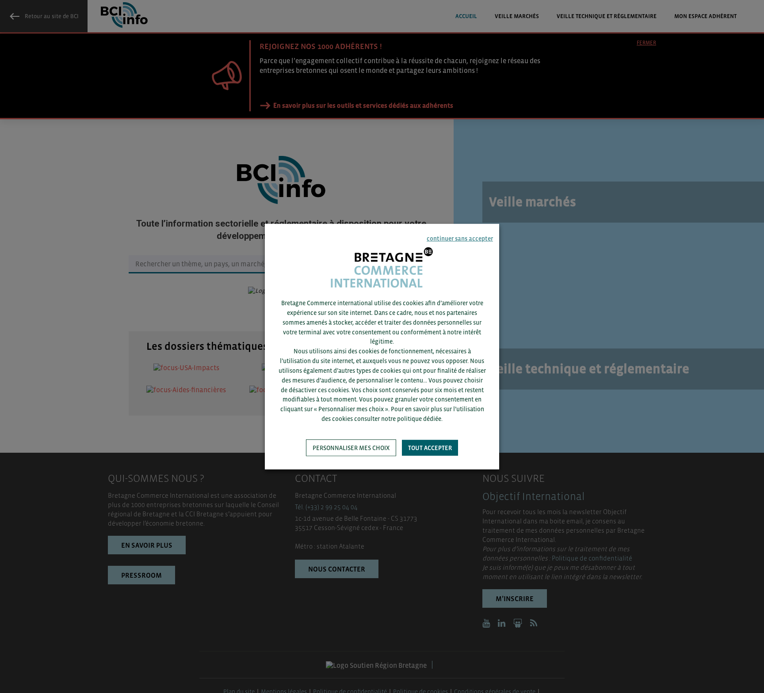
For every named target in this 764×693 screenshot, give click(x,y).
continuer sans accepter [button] (460, 238)
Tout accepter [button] (430, 447)
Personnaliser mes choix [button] (351, 447)
